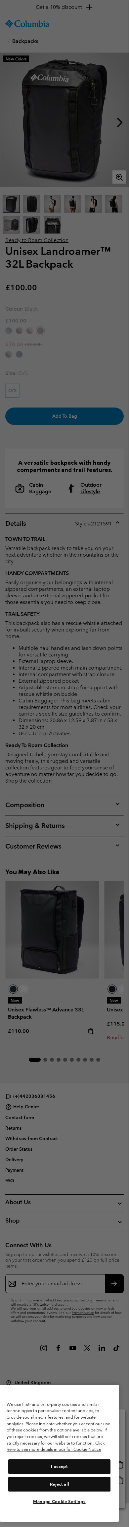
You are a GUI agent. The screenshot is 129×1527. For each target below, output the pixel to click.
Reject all (59, 1484)
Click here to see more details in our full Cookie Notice (56, 1446)
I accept (59, 1466)
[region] (59, 1453)
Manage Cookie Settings (59, 1501)
